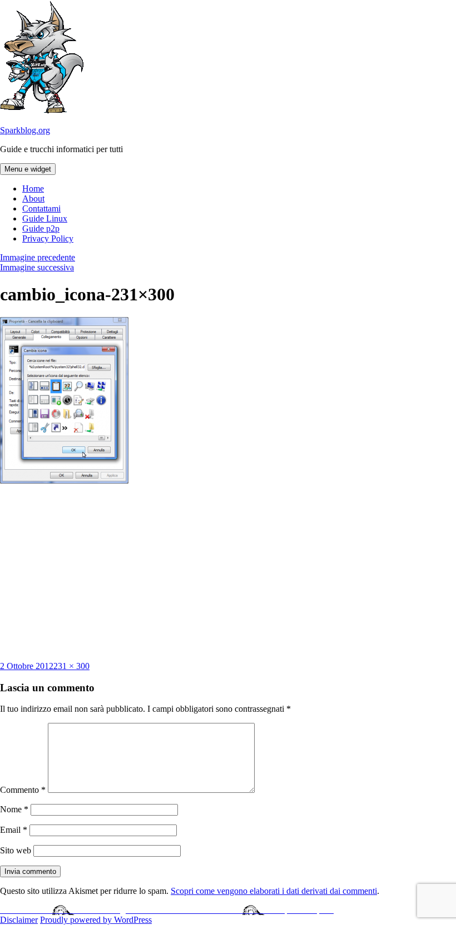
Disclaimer (19, 919)
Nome (14, 809)
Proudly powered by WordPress (96, 919)
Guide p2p (41, 228)
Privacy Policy (47, 238)
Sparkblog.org (25, 130)
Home (33, 188)
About (33, 198)
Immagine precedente (37, 257)
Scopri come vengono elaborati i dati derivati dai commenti (274, 891)
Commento (23, 790)
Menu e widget (27, 169)
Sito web (15, 850)
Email (13, 829)
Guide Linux (44, 218)
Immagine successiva (37, 267)
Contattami (41, 208)
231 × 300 (71, 666)
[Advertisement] (228, 572)
